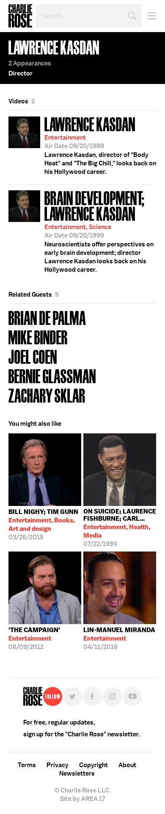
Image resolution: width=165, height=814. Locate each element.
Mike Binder (38, 336)
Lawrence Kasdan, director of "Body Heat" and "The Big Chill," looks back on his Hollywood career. (100, 145)
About (127, 765)
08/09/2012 (34, 638)
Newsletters (77, 773)
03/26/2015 (43, 524)
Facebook (92, 696)
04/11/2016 (119, 638)
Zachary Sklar (46, 395)
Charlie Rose (20, 16)
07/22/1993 (119, 527)
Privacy (58, 765)
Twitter (72, 696)
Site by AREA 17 (82, 799)
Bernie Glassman (52, 375)
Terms (27, 765)
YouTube (132, 696)
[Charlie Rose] (32, 696)
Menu (148, 15)
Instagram (112, 696)
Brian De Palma (47, 317)
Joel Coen (32, 356)
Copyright (93, 765)
